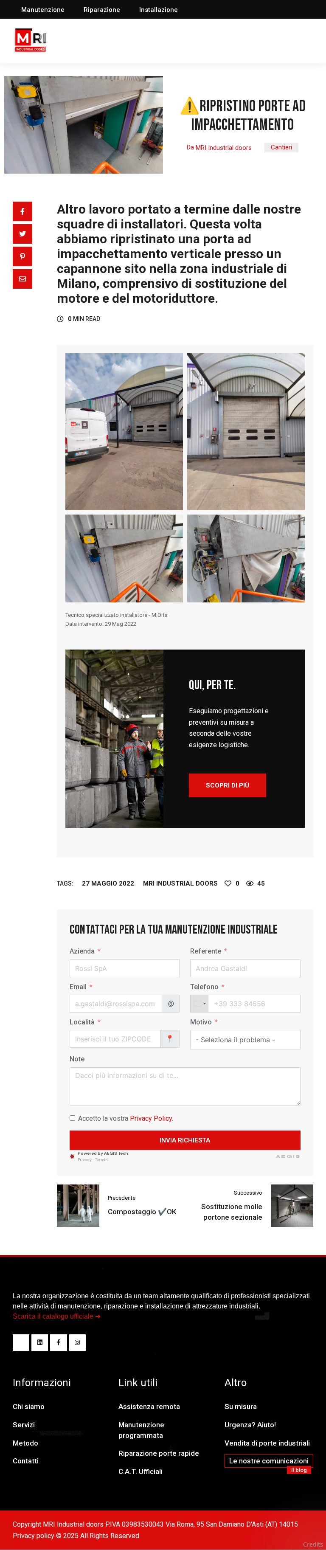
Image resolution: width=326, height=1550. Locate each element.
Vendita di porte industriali (267, 1443)
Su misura (241, 1406)
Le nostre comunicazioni (269, 1461)
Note (77, 1059)
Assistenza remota (149, 1406)
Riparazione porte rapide (158, 1453)
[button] (43, 10)
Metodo (25, 1443)
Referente (205, 951)
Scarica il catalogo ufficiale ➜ (57, 1316)
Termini (102, 1159)
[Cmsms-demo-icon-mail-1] (21, 1342)
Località (82, 1022)
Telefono (204, 987)
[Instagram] (77, 1342)
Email (78, 987)
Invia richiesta (185, 1140)
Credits (313, 1544)
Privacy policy (33, 1536)
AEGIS (288, 1156)
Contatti (26, 1461)
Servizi (24, 1425)
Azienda (82, 951)
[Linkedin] (39, 1342)
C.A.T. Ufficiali (140, 1471)
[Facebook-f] (58, 1342)
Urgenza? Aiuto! (250, 1425)
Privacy (85, 1159)
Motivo (201, 1022)
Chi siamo (29, 1406)
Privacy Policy (151, 1118)
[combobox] (199, 1003)
